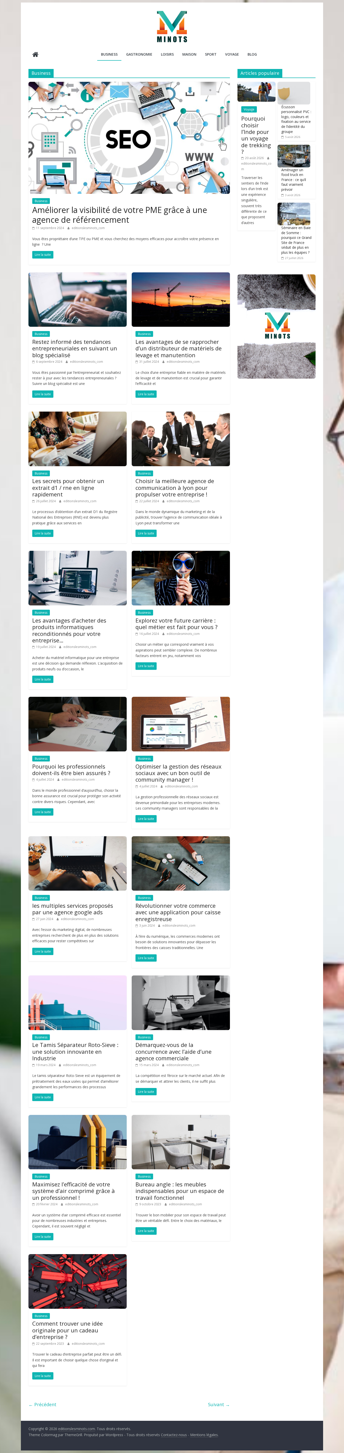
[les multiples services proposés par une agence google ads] (77, 839)
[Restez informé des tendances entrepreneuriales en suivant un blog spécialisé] (77, 275)
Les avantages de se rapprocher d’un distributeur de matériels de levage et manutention (178, 348)
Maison (189, 54)
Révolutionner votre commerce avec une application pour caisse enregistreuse (178, 912)
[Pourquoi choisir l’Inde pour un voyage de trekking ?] (256, 84)
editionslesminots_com (88, 228)
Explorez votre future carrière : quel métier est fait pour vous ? (176, 623)
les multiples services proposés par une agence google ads (72, 909)
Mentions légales (204, 1434)
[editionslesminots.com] (35, 55)
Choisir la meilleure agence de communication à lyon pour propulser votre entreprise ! (174, 487)
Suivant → (219, 1404)
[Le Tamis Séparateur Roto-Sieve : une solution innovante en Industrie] (77, 978)
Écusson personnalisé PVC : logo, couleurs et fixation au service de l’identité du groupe (296, 119)
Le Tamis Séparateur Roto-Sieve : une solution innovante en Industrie (75, 1051)
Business (109, 54)
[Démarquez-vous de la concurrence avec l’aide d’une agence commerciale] (181, 978)
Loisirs (167, 54)
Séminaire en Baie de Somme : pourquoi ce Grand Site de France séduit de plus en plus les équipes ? (296, 240)
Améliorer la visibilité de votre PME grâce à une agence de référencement (119, 214)
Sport (211, 54)
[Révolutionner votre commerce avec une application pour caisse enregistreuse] (181, 839)
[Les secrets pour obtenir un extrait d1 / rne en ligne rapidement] (77, 414)
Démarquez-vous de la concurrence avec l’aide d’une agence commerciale (173, 1051)
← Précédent (42, 1404)
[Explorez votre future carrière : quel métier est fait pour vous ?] (181, 554)
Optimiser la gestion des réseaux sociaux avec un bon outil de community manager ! (178, 772)
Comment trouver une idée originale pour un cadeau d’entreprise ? (67, 1330)
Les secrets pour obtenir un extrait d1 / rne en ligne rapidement (68, 487)
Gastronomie (139, 54)
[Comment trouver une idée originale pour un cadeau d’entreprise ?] (77, 1257)
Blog (252, 54)
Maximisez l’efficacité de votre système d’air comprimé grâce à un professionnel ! (73, 1190)
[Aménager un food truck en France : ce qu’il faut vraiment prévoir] (294, 147)
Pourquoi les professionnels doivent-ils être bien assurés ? (71, 769)
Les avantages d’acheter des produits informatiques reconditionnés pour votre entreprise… (69, 630)
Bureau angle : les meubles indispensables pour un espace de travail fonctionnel (179, 1190)
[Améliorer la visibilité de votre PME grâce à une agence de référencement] (129, 85)
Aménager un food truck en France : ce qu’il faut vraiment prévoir (293, 179)
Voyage (232, 54)
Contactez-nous (174, 1434)
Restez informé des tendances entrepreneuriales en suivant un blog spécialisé (74, 348)
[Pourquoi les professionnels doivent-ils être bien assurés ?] (77, 700)
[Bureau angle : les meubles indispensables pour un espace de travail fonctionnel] (181, 1118)
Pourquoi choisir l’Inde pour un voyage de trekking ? (256, 135)
